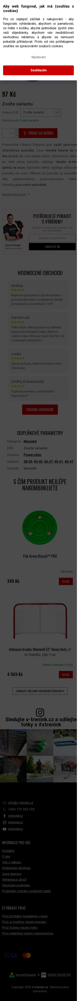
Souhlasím (39, 70)
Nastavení (38, 57)
